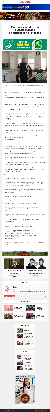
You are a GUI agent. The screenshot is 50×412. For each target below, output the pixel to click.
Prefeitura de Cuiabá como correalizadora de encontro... (40, 309)
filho (43, 242)
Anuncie (36, 410)
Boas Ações (25, 25)
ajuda (6, 242)
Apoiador (32, 410)
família (39, 242)
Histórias (17, 244)
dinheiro (22, 242)
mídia (22, 244)
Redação (27, 36)
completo (16, 242)
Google (7, 244)
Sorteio (46, 410)
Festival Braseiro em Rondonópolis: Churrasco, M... (28, 370)
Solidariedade (34, 244)
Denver (26, 164)
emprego (28, 242)
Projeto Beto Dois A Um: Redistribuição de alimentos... (18, 316)
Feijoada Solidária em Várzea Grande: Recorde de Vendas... (40, 317)
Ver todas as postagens (9, 296)
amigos (11, 242)
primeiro (27, 244)
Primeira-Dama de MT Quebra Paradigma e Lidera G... (28, 338)
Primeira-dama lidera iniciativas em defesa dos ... (28, 358)
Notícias (21, 306)
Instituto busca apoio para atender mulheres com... (18, 309)
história (12, 244)
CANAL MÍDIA (13, 410)
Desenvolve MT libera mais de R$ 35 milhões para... (28, 332)
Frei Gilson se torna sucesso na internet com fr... (28, 344)
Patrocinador (41, 410)
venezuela (41, 244)
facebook (34, 242)
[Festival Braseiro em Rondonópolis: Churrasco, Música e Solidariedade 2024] (20, 368)
